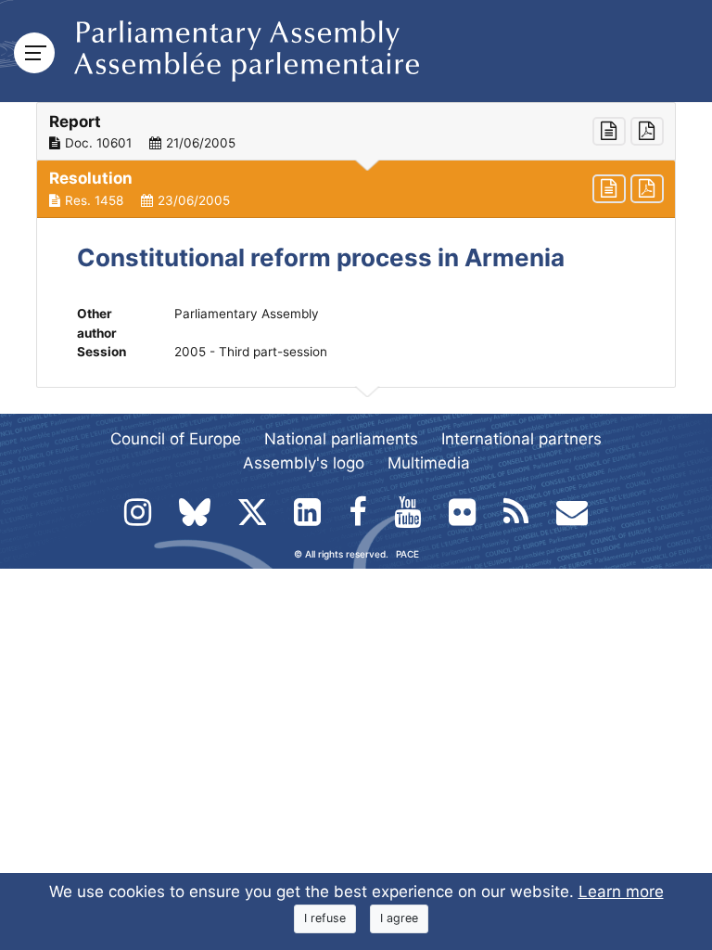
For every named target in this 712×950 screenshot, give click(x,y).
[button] (356, 131)
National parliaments (341, 439)
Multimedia (429, 463)
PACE (407, 553)
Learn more (621, 891)
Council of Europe (175, 439)
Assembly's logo (303, 463)
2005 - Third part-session (250, 351)
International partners (521, 439)
